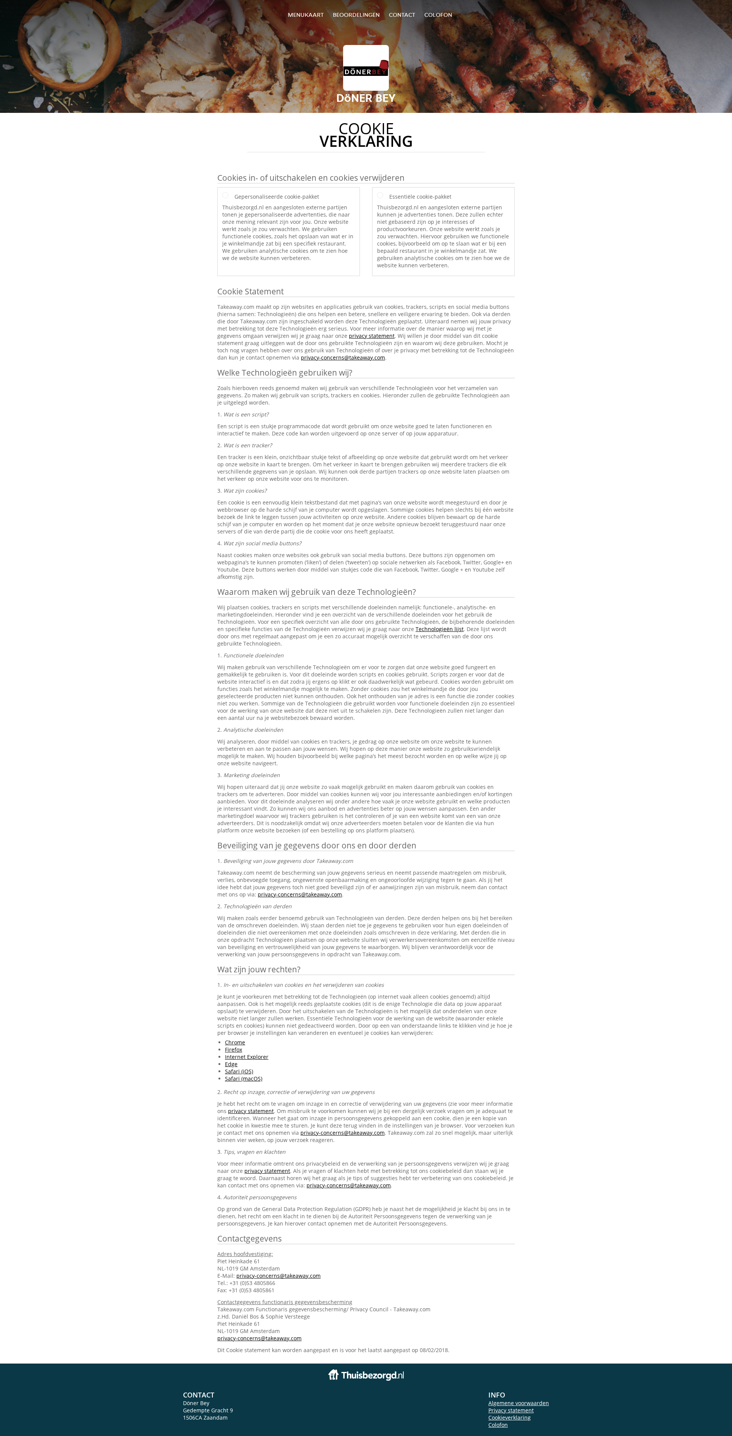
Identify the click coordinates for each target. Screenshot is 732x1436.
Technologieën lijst (440, 629)
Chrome (235, 1042)
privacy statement (372, 335)
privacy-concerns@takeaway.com (343, 357)
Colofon (498, 1424)
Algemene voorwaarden (518, 1403)
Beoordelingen (356, 15)
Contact (402, 15)
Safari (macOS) (243, 1078)
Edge (231, 1064)
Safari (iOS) (239, 1071)
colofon (438, 15)
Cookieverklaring (509, 1417)
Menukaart (306, 15)
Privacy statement (511, 1410)
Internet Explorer (246, 1056)
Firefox (233, 1049)
